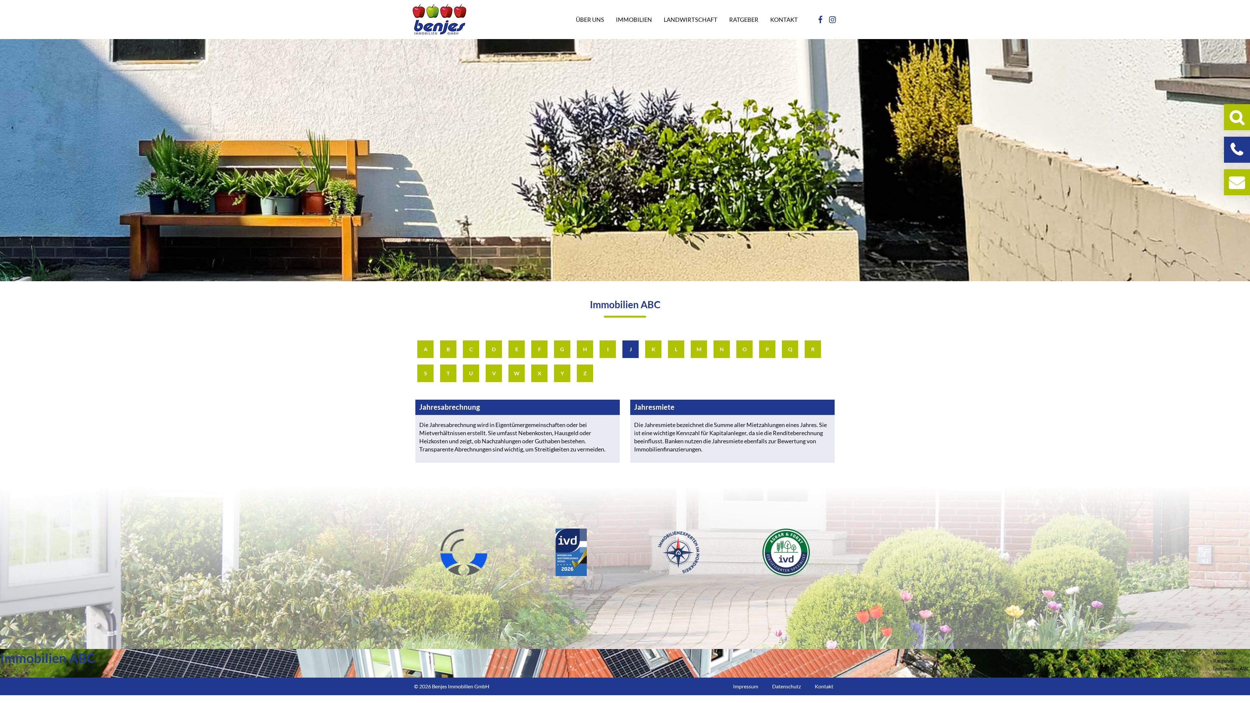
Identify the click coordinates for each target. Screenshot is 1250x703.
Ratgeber (1223, 660)
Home (1220, 653)
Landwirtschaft (690, 19)
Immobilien (634, 19)
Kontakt (784, 19)
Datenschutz (786, 686)
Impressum (745, 686)
